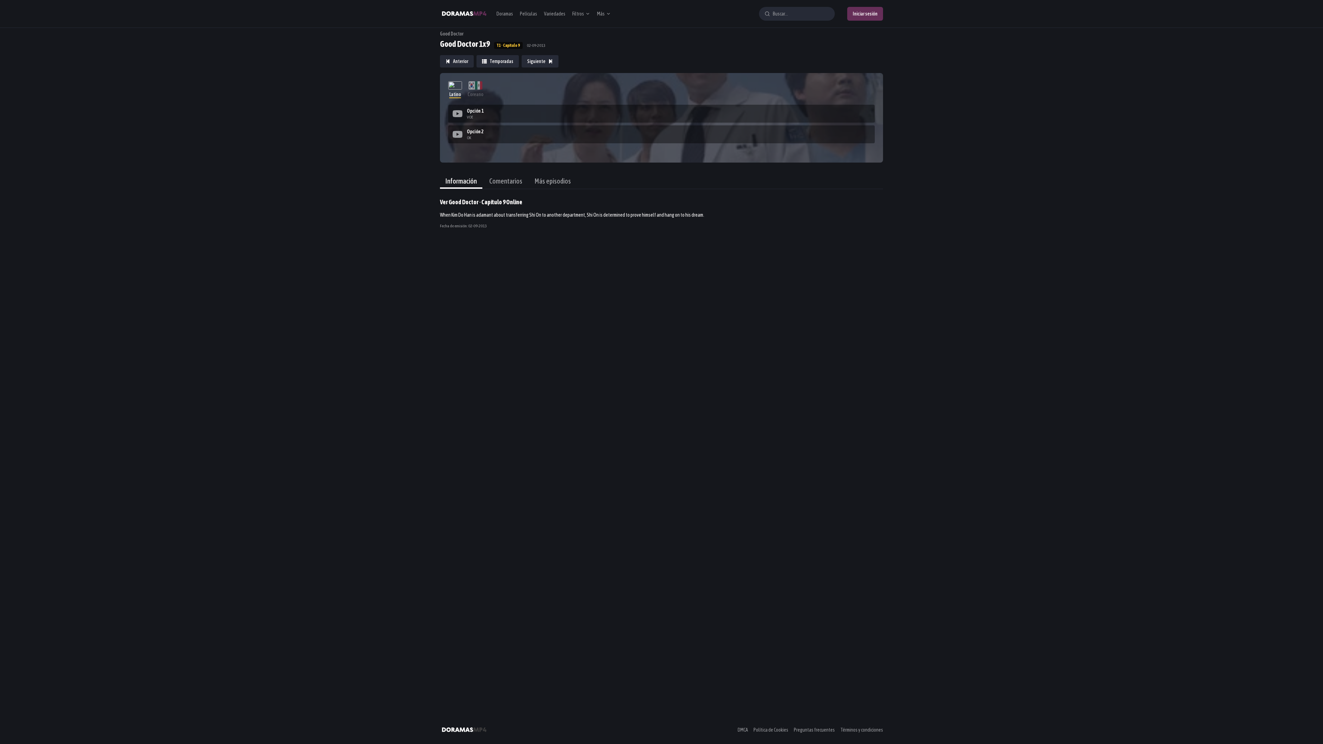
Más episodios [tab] (553, 181)
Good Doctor (451, 34)
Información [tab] (461, 181)
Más (601, 14)
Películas (528, 14)
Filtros (578, 14)
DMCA (743, 730)
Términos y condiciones (861, 730)
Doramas (504, 14)
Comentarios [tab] (505, 181)
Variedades (554, 14)
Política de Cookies (770, 730)
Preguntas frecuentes (814, 730)
